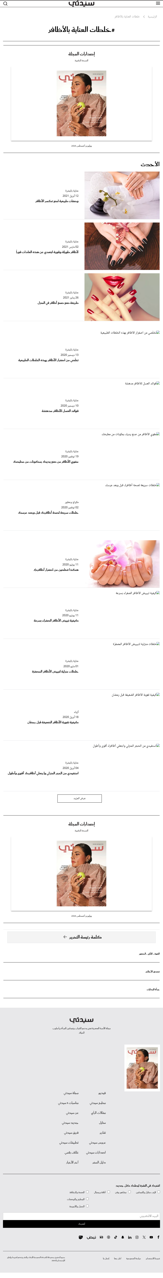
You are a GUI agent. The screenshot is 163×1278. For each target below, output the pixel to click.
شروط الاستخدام (153, 1258)
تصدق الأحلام (153, 972)
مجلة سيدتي (71, 1093)
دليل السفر (99, 1162)
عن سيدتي (72, 1113)
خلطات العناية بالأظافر (127, 16)
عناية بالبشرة (72, 191)
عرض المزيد (80, 798)
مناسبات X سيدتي (68, 1103)
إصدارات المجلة (81, 54)
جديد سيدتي (70, 1123)
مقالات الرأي (98, 1113)
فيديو (102, 1093)
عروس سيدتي (97, 1143)
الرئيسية (152, 16)
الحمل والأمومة (76, 1206)
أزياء (76, 712)
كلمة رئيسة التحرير (85, 937)
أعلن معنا (117, 1258)
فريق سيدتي (71, 1133)
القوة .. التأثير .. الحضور (149, 954)
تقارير (103, 1133)
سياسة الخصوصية (133, 1258)
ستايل (102, 1123)
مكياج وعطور (72, 502)
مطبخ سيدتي (98, 1103)
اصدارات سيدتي (96, 1152)
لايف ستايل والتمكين (146, 1192)
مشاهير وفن (121, 1192)
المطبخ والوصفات (75, 1199)
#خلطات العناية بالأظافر (81, 30)
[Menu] (158, 3)
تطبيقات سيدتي (69, 1143)
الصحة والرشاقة (77, 1192)
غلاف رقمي (72, 1152)
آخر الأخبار (72, 1162)
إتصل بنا (106, 1258)
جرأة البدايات (153, 989)
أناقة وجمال (100, 1192)
